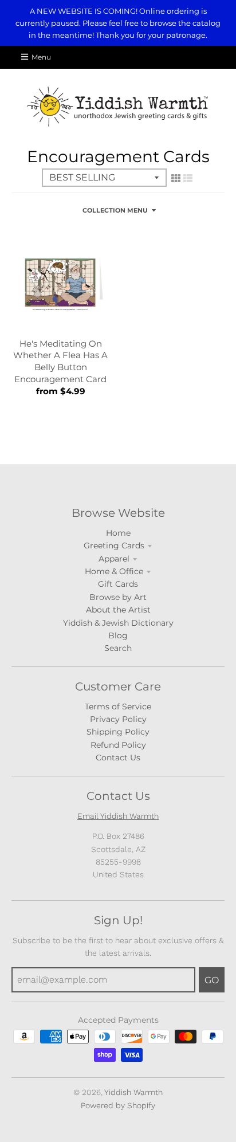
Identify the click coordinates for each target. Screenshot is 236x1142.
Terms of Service (118, 706)
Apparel (114, 559)
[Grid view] (175, 178)
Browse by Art (118, 597)
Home (118, 533)
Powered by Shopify (118, 1105)
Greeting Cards (114, 545)
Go (211, 980)
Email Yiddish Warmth (118, 816)
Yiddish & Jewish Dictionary (118, 623)
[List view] (187, 178)
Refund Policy (118, 745)
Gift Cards (118, 584)
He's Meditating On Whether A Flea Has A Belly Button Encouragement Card (60, 361)
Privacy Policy (118, 719)
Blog (118, 635)
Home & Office (114, 571)
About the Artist (118, 610)
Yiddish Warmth (133, 1092)
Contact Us (118, 757)
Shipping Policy (118, 732)
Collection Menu (115, 210)
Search (118, 648)
